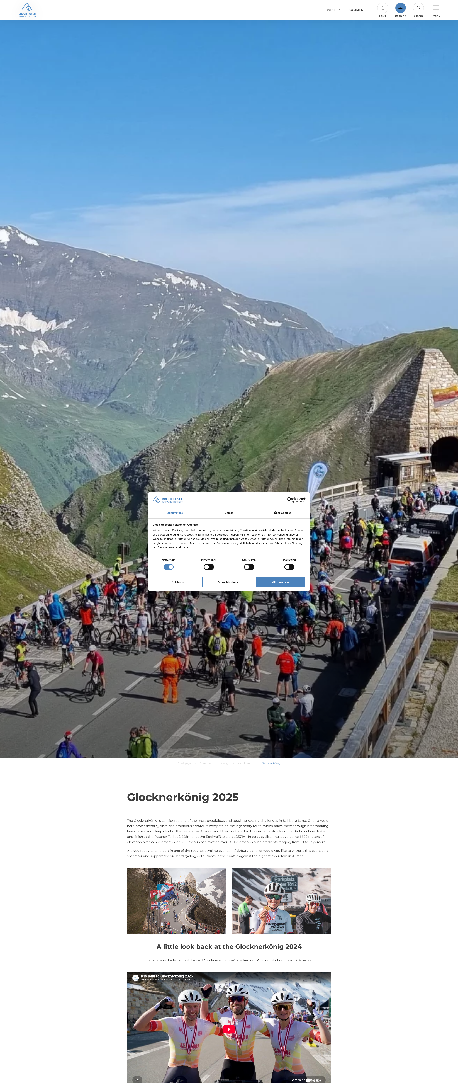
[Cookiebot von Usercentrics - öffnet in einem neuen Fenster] (290, 499)
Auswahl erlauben (229, 581)
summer (356, 10)
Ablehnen (178, 581)
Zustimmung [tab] (175, 512)
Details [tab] (229, 512)
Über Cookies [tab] (282, 512)
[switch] (209, 567)
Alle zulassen (280, 581)
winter (333, 10)
